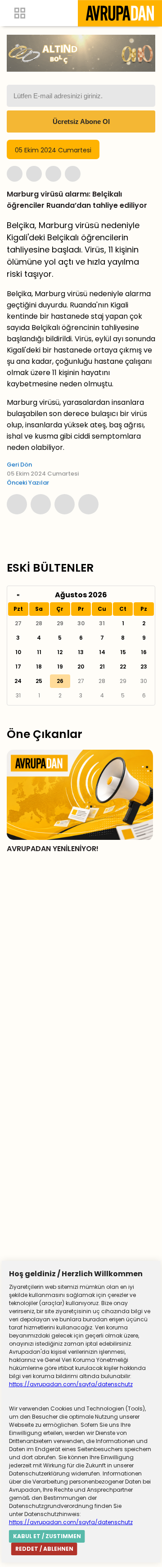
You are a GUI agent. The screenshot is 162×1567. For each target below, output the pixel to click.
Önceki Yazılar (28, 482)
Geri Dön (19, 464)
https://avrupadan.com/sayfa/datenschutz (71, 1384)
